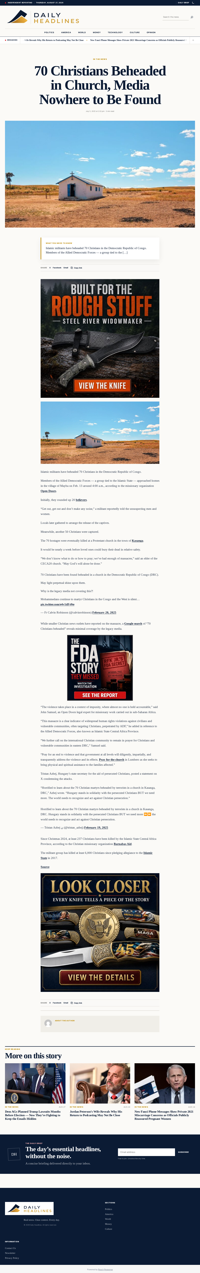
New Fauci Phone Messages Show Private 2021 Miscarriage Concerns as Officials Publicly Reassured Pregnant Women (116, 40)
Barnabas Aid (123, 844)
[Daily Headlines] (43, 17)
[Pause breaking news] (192, 40)
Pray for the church (111, 759)
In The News (100, 59)
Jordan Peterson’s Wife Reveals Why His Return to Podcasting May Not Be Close (96, 1113)
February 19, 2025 (96, 827)
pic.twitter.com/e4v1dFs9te (57, 604)
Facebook (57, 268)
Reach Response (105, 1269)
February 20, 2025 (104, 612)
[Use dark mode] (193, 3)
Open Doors (48, 491)
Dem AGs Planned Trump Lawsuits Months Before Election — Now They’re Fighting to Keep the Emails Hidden (32, 1115)
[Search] (192, 17)
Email (66, 268)
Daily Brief (183, 3)
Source (45, 867)
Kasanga (137, 540)
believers (81, 499)
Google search (133, 623)
